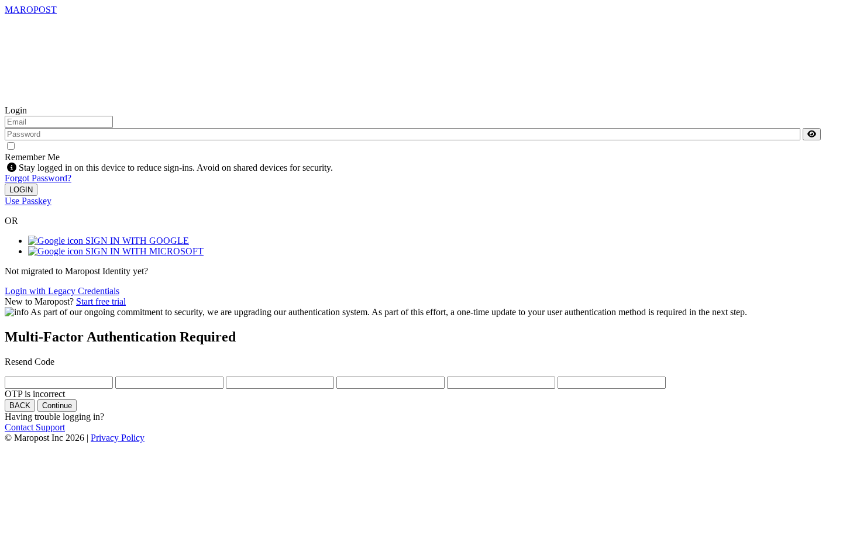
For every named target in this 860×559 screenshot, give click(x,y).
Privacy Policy (118, 438)
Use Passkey (28, 201)
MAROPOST (31, 10)
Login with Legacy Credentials (62, 291)
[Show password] (812, 134)
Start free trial (101, 301)
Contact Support (35, 427)
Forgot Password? (38, 178)
